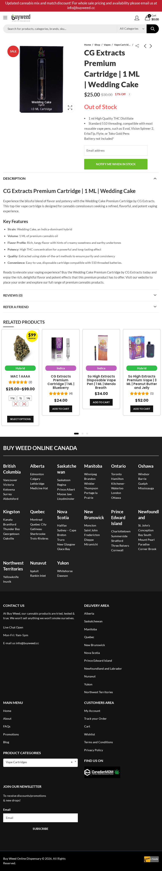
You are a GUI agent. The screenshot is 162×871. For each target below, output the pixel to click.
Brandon (90, 478)
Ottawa (116, 497)
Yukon (88, 684)
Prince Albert (66, 489)
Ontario (118, 465)
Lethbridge (37, 483)
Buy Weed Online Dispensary (22, 858)
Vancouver (10, 480)
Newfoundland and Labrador (103, 668)
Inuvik (7, 581)
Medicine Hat (39, 488)
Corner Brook (147, 549)
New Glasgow (66, 544)
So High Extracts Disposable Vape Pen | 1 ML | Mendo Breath (101, 382)
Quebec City (38, 524)
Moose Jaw (64, 494)
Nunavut (90, 676)
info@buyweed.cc (27, 643)
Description (14, 178)
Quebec (37, 511)
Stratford (117, 540)
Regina (61, 484)
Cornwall (117, 550)
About (7, 718)
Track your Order (95, 718)
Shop (97, 44)
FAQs (6, 726)
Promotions (11, 734)
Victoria (8, 484)
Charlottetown (121, 531)
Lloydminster (65, 498)
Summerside (119, 536)
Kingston (11, 511)
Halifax (62, 525)
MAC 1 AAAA (20, 376)
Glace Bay (63, 549)
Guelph (143, 483)
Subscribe (40, 828)
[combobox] (40, 763)
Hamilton (117, 478)
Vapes (107, 44)
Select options (20, 419)
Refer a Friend (16, 307)
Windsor (144, 474)
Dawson (62, 575)
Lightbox (70, 107)
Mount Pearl (146, 539)
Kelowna (9, 489)
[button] (76, 434)
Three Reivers (120, 545)
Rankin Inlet (38, 575)
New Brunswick (94, 645)
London (116, 493)
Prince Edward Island (118, 517)
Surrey (7, 494)
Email (7, 809)
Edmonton (37, 474)
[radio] (12, 398)
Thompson (91, 488)
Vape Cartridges (122, 44)
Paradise (144, 544)
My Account (92, 711)
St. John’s (144, 525)
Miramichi (91, 544)
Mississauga (146, 488)
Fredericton (92, 535)
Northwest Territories (98, 692)
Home (87, 44)
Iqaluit (34, 571)
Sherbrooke (37, 534)
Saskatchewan (93, 621)
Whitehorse (65, 571)
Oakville (8, 538)
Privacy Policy (93, 750)
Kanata (7, 519)
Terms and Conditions (98, 742)
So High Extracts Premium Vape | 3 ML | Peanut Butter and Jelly (142, 382)
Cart (87, 726)
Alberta (37, 465)
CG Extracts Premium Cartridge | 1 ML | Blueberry (60, 382)
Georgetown (11, 534)
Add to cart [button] (60, 408)
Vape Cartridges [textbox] (39, 762)
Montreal (36, 519)
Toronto (116, 474)
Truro (61, 539)
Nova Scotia (92, 653)
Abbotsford (10, 498)
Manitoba (93, 465)
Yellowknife (11, 577)
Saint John (91, 530)
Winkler (89, 483)
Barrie (142, 478)
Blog (6, 742)
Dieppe (89, 539)
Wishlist (89, 734)
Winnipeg (90, 474)
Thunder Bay (11, 529)
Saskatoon (63, 480)
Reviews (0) (13, 295)
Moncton (90, 525)
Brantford (9, 524)
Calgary (35, 478)
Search (153, 28)
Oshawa (145, 465)
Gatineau (36, 529)
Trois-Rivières (39, 538)
